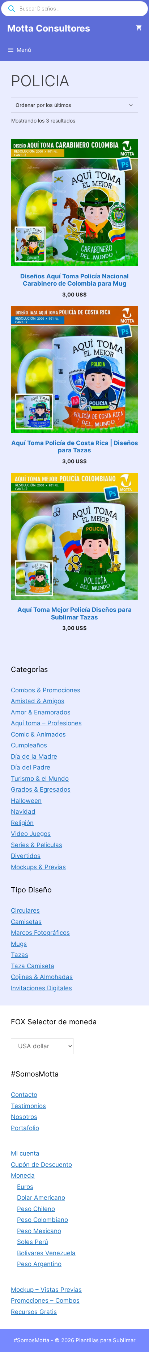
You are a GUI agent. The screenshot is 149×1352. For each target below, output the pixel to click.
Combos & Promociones (45, 690)
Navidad (23, 811)
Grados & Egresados (41, 789)
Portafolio (25, 1128)
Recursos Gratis (34, 1311)
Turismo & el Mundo (40, 778)
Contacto (24, 1094)
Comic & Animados (38, 734)
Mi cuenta (25, 1153)
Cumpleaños (29, 745)
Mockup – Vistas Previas (46, 1289)
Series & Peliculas (36, 845)
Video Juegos (31, 833)
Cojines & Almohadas (42, 976)
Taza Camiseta (32, 966)
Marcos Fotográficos (40, 932)
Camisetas (26, 921)
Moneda (23, 1175)
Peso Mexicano (39, 1231)
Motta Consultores (48, 28)
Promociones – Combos (45, 1300)
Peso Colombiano (42, 1219)
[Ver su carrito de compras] (138, 28)
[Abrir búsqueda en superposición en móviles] (74, 8)
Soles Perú (32, 1241)
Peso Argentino (39, 1264)
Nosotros (24, 1116)
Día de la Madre (34, 756)
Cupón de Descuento (41, 1164)
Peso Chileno (36, 1208)
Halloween (26, 800)
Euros (25, 1186)
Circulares (25, 910)
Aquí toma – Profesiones (46, 723)
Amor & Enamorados (41, 712)
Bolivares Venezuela (46, 1253)
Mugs (19, 943)
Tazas (19, 954)
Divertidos (26, 855)
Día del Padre (30, 767)
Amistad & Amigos (37, 701)
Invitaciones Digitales (41, 988)
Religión (22, 822)
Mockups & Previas (38, 867)
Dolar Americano (41, 1197)
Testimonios (28, 1106)
